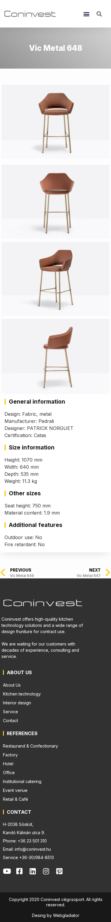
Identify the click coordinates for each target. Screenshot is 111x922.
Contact (10, 720)
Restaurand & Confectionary (30, 745)
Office (9, 772)
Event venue (15, 790)
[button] (86, 14)
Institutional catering (22, 781)
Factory (10, 754)
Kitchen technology (22, 693)
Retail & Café (15, 799)
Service (10, 711)
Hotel (8, 763)
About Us (12, 685)
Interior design (17, 702)
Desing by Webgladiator (55, 915)
